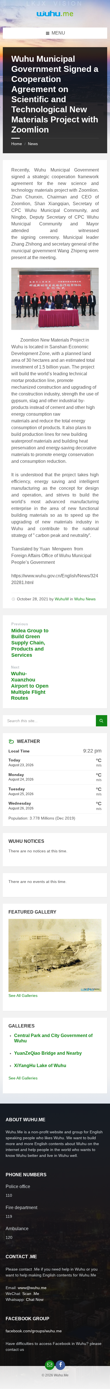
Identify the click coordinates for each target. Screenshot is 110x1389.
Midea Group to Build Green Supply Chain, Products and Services (30, 643)
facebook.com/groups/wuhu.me (34, 1331)
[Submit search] (101, 720)
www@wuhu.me (32, 1287)
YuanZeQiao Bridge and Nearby (48, 1053)
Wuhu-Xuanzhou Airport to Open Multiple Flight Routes (30, 686)
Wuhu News (85, 599)
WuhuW (62, 599)
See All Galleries (23, 995)
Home (16, 143)
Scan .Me (30, 1293)
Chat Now (34, 1299)
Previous (19, 624)
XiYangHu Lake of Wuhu (40, 1065)
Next (15, 667)
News (33, 143)
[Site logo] (55, 16)
